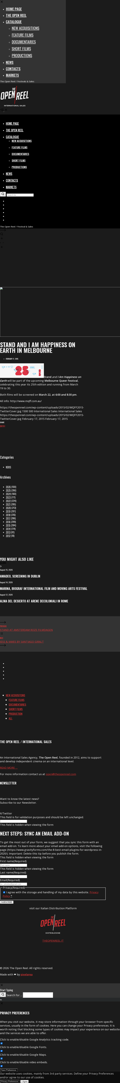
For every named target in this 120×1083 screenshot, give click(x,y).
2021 (8, 504)
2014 (8, 529)
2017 (8, 518)
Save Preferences (8, 1070)
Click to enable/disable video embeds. (24, 1062)
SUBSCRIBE (6, 902)
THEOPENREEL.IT (53, 940)
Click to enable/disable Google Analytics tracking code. (34, 1039)
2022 (8, 501)
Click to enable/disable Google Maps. (23, 1054)
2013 (8, 532)
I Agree (25, 1081)
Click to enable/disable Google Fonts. (23, 1047)
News (8, 467)
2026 (8, 487)
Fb (3, 426)
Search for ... (14, 995)
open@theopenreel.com (61, 774)
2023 (8, 497)
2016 (8, 522)
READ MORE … (9, 767)
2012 (8, 535)
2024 (8, 494)
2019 (8, 511)
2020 (8, 508)
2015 (8, 525)
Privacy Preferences (9, 1081)
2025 (8, 490)
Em (1, 426)
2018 (8, 515)
